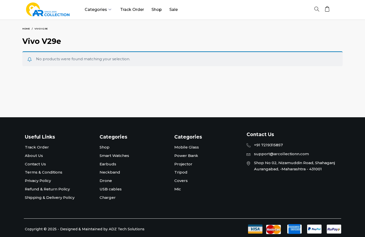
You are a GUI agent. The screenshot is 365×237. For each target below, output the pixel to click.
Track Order (132, 9)
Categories (96, 9)
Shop (156, 9)
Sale (173, 9)
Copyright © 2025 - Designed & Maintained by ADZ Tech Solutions (85, 229)
